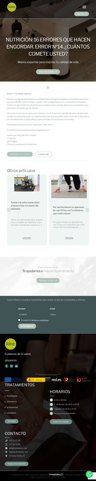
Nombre (21, 309)
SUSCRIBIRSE (27, 326)
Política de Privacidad (72, 475)
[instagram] (11, 366)
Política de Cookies (59, 477)
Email (52, 309)
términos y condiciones (40, 320)
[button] (9, 210)
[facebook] (6, 366)
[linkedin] (16, 366)
